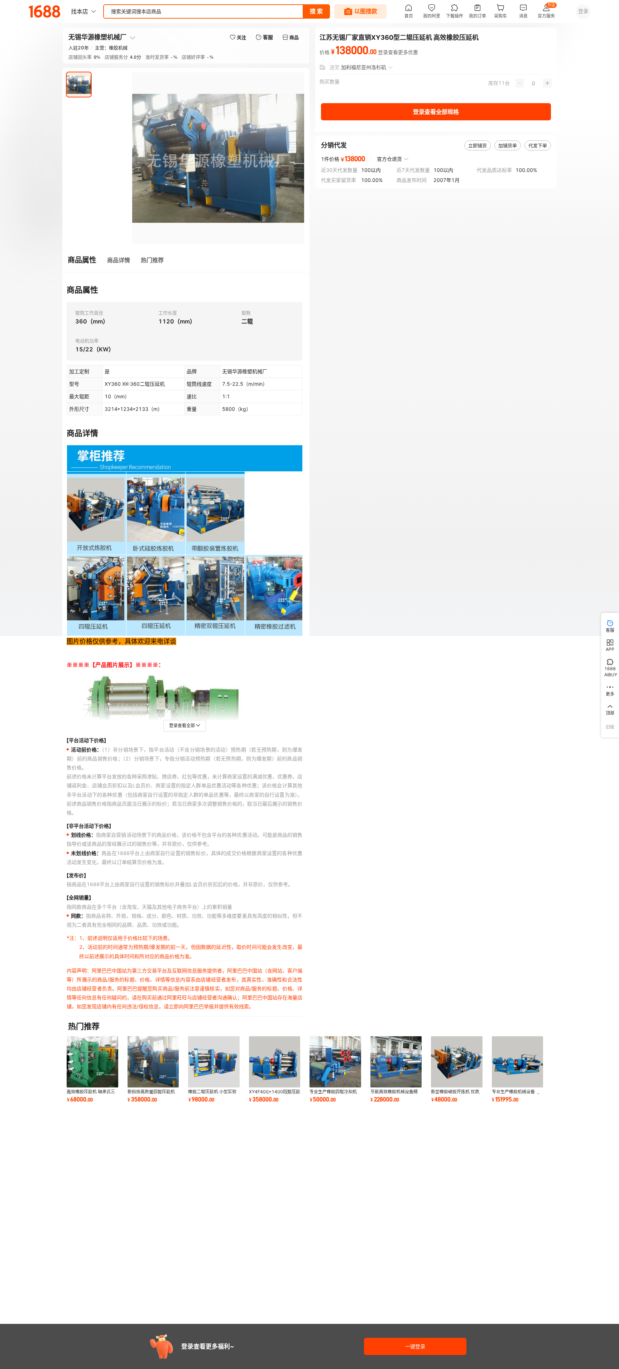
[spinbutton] (533, 83)
